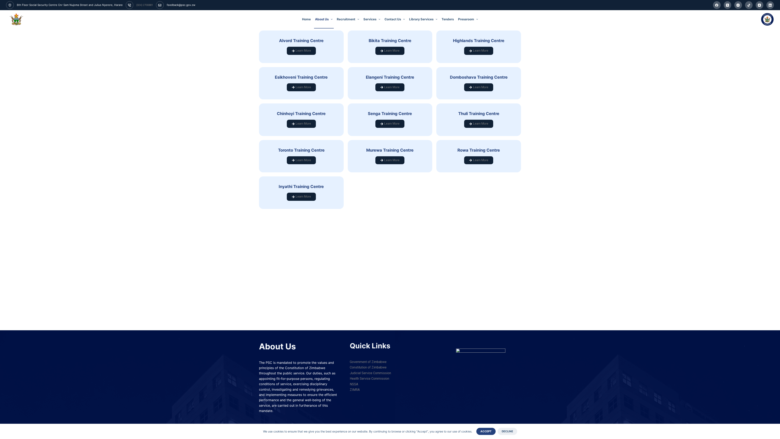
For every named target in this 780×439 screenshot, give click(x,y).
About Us (322, 19)
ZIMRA (355, 390)
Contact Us (393, 19)
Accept (486, 431)
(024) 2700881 (144, 5)
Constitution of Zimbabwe (368, 367)
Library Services (421, 19)
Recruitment (346, 19)
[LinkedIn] (770, 5)
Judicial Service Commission (370, 373)
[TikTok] (749, 5)
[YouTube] (759, 5)
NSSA (354, 384)
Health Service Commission (369, 378)
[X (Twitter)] (727, 5)
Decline (507, 431)
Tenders (448, 19)
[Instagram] (738, 5)
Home (306, 19)
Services (369, 19)
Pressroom (466, 19)
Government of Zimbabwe (368, 362)
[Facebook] (717, 5)
